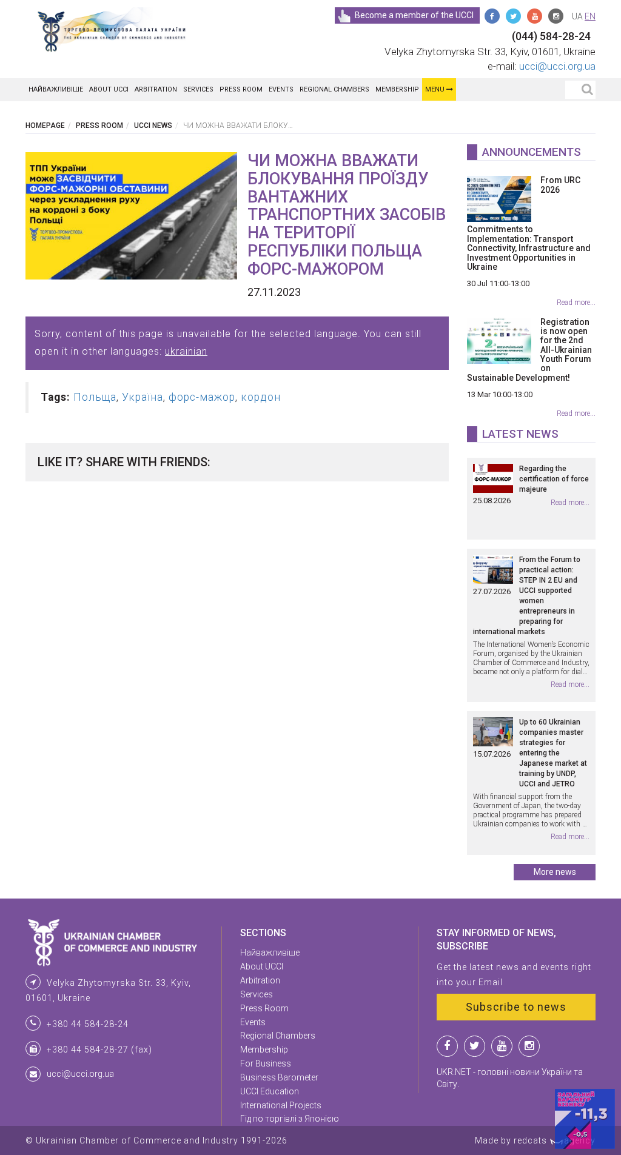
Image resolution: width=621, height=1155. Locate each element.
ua (577, 16)
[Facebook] (492, 16)
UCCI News (153, 125)
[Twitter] (513, 16)
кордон (261, 397)
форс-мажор (202, 397)
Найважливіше (56, 89)
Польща (94, 397)
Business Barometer (279, 1077)
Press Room (241, 89)
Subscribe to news (516, 1006)
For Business (265, 1063)
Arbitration (156, 89)
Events (281, 89)
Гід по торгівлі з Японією (289, 1118)
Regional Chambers (334, 89)
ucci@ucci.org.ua (557, 66)
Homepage (45, 125)
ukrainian (186, 351)
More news (555, 872)
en (590, 16)
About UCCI (109, 89)
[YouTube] (534, 16)
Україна (142, 397)
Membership (397, 89)
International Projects (280, 1105)
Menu (435, 89)
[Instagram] (555, 16)
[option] (131, 215)
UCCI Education (269, 1091)
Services (198, 89)
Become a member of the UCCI (414, 15)
